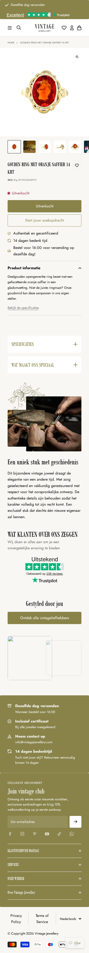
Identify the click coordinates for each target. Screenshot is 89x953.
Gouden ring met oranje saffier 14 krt (44, 42)
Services (13, 864)
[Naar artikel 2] (29, 146)
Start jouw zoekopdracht (44, 220)
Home (11, 42)
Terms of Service (42, 918)
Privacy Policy (16, 918)
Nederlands (68, 918)
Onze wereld (16, 878)
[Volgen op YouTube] (47, 833)
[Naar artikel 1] (14, 146)
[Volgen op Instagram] (22, 833)
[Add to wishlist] (77, 165)
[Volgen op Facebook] (10, 833)
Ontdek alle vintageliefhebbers (44, 618)
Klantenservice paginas (23, 850)
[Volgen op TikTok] (59, 833)
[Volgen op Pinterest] (34, 833)
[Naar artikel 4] (59, 146)
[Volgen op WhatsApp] (71, 833)
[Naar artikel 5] (75, 146)
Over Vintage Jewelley (21, 892)
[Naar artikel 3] (44, 146)
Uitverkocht (44, 206)
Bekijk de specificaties (23, 307)
